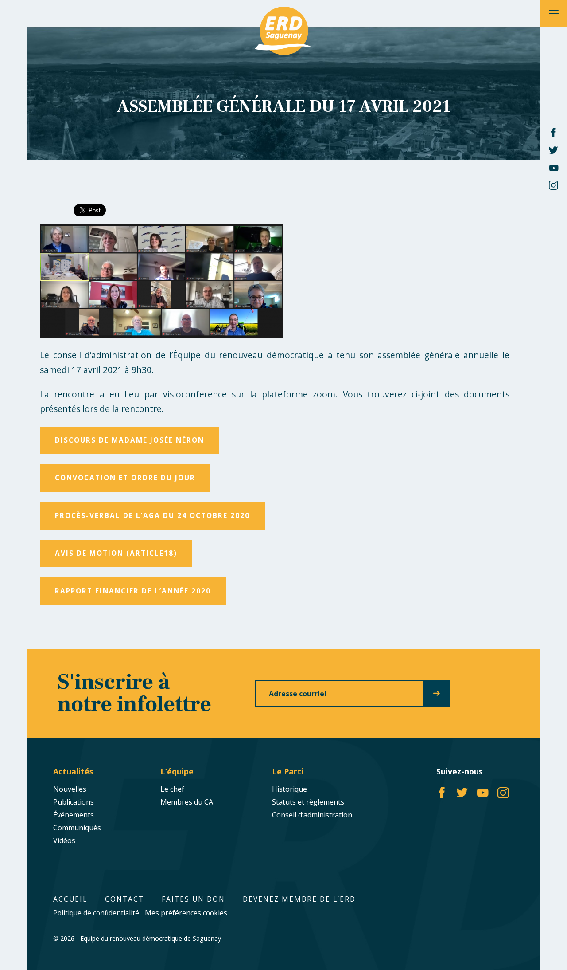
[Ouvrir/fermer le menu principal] (553, 13)
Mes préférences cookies (186, 913)
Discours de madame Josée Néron (129, 440)
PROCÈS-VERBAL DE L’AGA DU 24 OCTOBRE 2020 (152, 515)
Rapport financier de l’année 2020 (133, 591)
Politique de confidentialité (96, 913)
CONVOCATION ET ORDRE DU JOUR (125, 478)
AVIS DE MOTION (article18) (116, 553)
